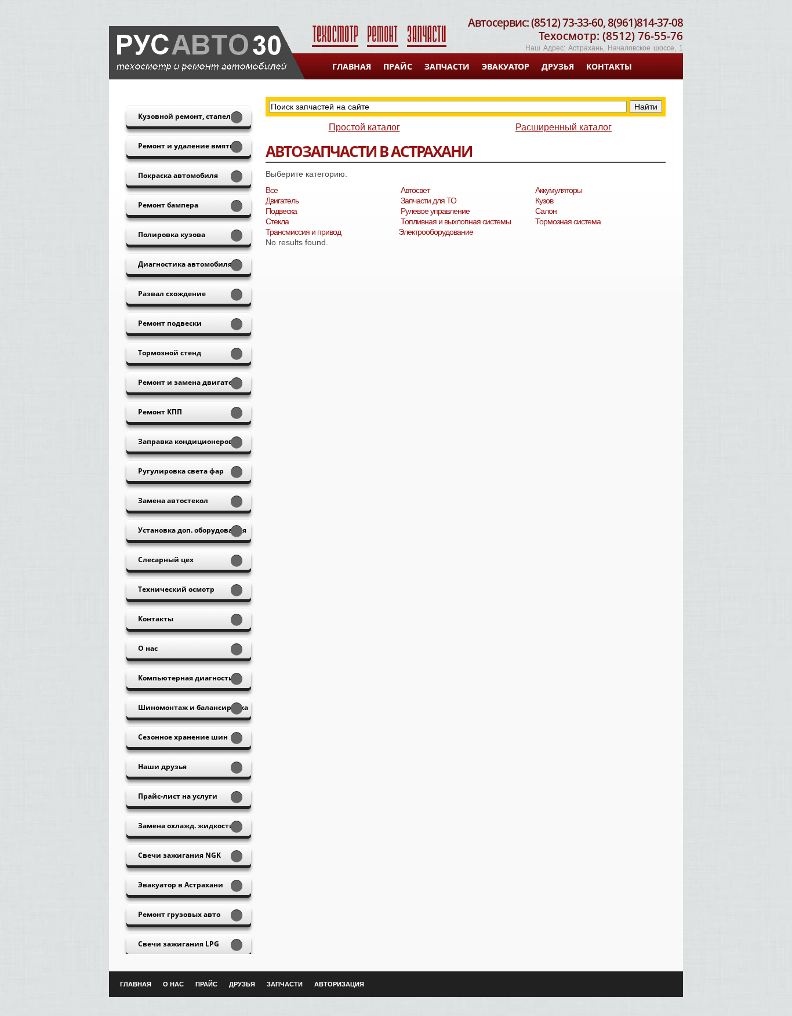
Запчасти (447, 66)
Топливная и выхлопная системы (456, 221)
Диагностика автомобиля (185, 264)
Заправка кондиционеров (185, 441)
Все (272, 190)
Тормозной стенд (169, 353)
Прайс (397, 66)
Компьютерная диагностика (190, 678)
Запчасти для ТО (428, 200)
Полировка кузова (171, 234)
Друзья (558, 66)
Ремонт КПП (160, 412)
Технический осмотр (176, 589)
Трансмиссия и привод (303, 231)
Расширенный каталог (563, 127)
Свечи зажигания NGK (179, 855)
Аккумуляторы (558, 190)
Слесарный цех (166, 560)
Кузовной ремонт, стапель (186, 116)
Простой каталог (364, 127)
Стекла (277, 221)
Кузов (544, 200)
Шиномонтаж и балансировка (193, 707)
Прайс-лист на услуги (177, 796)
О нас (148, 648)
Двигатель (282, 200)
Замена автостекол (173, 500)
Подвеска (281, 211)
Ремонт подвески (170, 323)
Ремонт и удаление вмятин (188, 146)
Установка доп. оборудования (192, 530)
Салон (546, 211)
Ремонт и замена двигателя (189, 382)
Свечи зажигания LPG (178, 944)
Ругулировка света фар (181, 471)
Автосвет (415, 190)
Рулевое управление (435, 211)
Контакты (609, 66)
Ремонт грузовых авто (179, 914)
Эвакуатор (505, 66)
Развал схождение (172, 293)
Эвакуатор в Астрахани (180, 885)
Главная (351, 66)
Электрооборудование (435, 231)
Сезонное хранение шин (183, 737)
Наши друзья (162, 766)
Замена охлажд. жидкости (186, 826)
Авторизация (339, 984)
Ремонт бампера (168, 205)
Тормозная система (568, 221)
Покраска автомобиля (178, 175)
